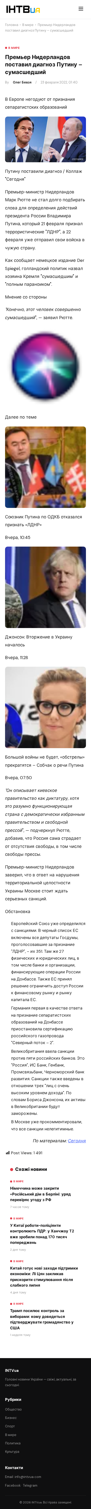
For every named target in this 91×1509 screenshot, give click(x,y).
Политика (12, 1443)
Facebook (13, 1485)
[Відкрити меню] (81, 9)
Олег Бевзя (22, 82)
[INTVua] (23, 9)
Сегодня (77, 1141)
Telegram (30, 1485)
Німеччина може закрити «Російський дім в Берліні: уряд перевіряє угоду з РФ (40, 1194)
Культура (12, 1451)
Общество (13, 1409)
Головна (11, 25)
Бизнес (11, 1418)
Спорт (10, 1426)
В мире (28, 25)
